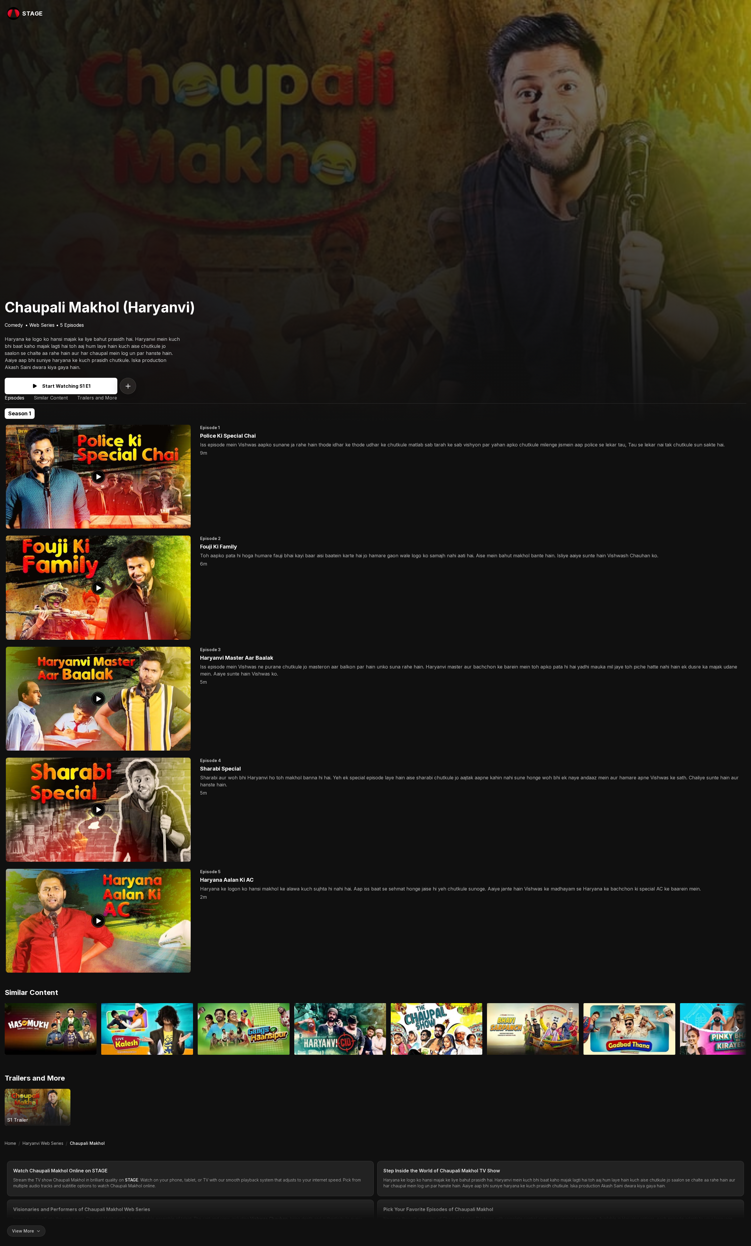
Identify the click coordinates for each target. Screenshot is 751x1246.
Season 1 (19, 413)
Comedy (14, 325)
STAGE (100, 1171)
